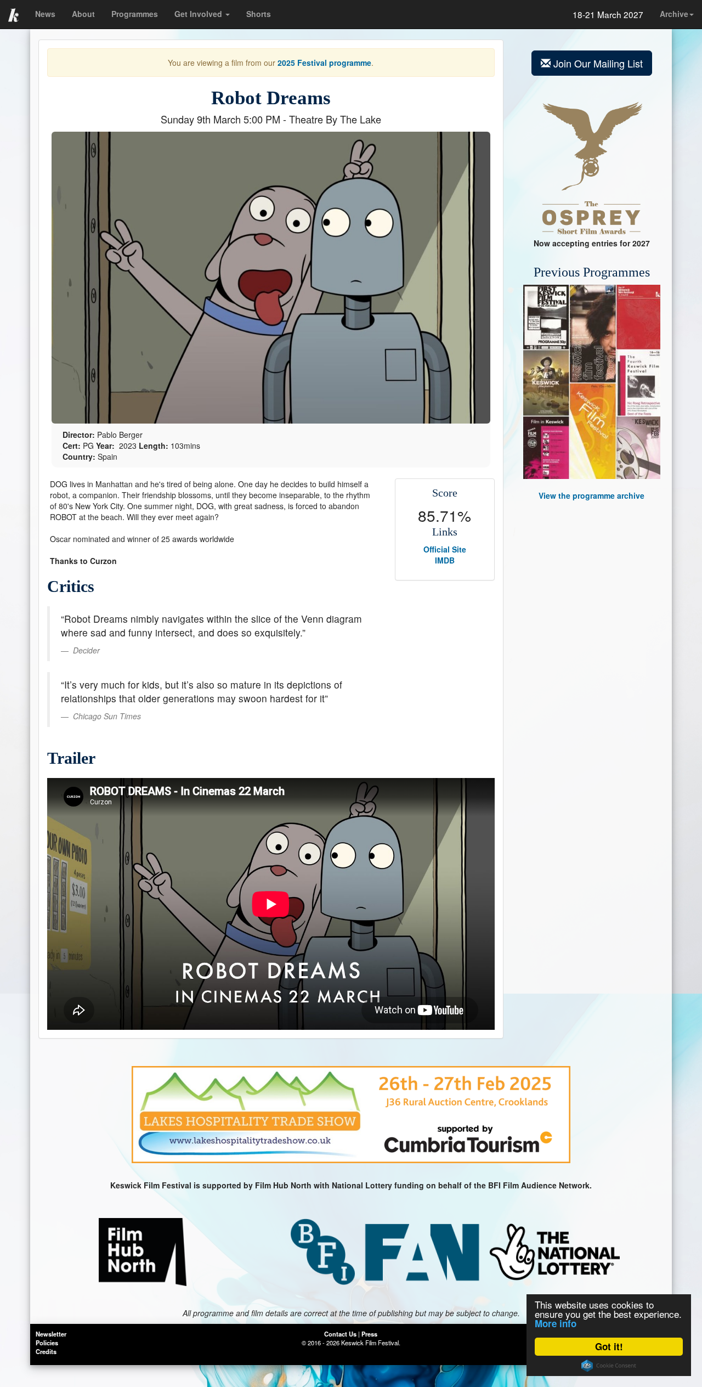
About (83, 13)
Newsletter (51, 1333)
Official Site (444, 549)
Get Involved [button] (199, 13)
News (45, 13)
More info (555, 1323)
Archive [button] (674, 13)
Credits (46, 1351)
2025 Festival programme (324, 62)
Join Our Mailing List (598, 63)
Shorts (258, 13)
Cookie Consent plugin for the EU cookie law (608, 1366)
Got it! (609, 1346)
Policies (47, 1342)
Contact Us (340, 1333)
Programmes (134, 13)
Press (369, 1333)
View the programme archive (591, 495)
